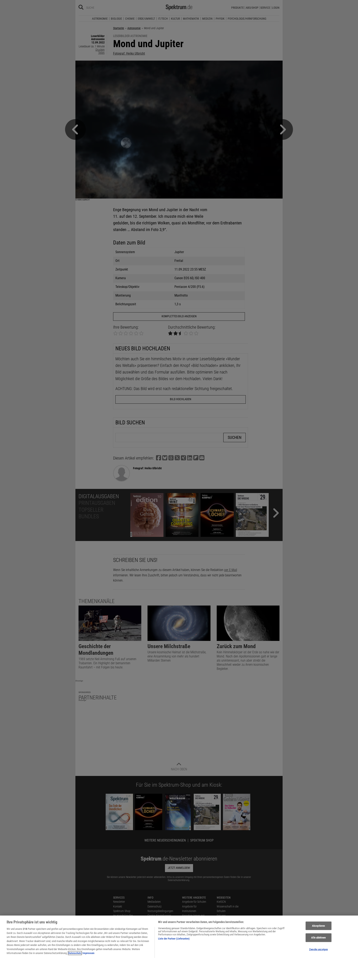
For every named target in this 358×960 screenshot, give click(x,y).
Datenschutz (74, 953)
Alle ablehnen (318, 937)
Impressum (88, 953)
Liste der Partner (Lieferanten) (174, 938)
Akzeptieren (318, 925)
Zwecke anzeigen (318, 949)
